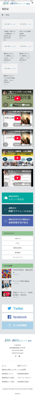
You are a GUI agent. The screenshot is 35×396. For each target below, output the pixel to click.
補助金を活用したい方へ (9, 369)
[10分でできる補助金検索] (25, 24)
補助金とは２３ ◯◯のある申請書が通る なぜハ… (9, 78)
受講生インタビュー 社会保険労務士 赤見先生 (22, 294)
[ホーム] (2, 15)
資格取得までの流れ (8, 377)
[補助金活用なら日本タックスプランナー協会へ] (16, 3)
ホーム (4, 365)
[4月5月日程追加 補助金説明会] (6, 273)
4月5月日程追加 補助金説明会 (23, 271)
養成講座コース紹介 (8, 381)
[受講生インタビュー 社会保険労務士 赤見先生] (6, 296)
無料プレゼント (22, 365)
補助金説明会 (17, 248)
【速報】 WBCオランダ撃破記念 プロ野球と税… (10, 34)
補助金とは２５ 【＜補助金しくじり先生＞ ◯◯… (25, 56)
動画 (5, 40)
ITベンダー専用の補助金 (21, 281)
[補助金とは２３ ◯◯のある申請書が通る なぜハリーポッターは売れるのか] (10, 68)
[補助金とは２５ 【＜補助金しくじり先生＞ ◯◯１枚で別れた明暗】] (25, 46)
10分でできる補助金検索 (25, 32)
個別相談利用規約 (23, 373)
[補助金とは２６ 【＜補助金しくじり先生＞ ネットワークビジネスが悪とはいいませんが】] (10, 46)
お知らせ (17, 238)
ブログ (6, 62)
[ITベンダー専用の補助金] (6, 284)
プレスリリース (17, 257)
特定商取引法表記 (23, 381)
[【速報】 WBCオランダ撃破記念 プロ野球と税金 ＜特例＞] (10, 24)
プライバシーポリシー (25, 377)
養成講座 (17, 252)
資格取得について (7, 373)
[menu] (32, 2)
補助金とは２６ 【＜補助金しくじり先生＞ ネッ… (9, 56)
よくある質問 (22, 369)
